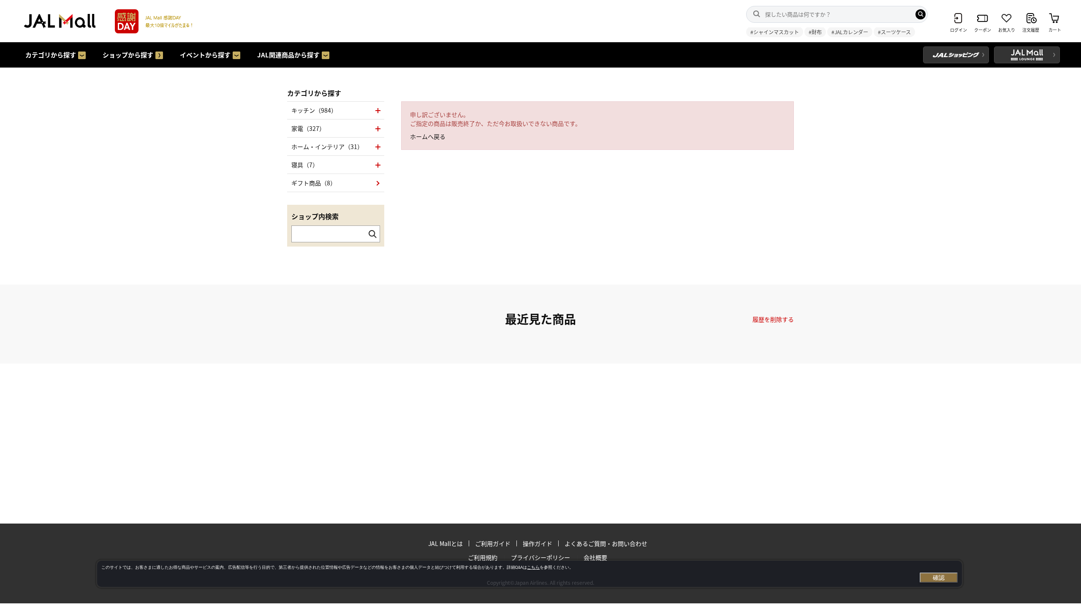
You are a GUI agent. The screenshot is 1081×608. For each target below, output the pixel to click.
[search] (920, 14)
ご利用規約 (482, 557)
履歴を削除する (773, 319)
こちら (533, 567)
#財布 (815, 31)
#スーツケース (894, 31)
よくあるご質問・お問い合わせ (606, 543)
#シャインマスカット (774, 31)
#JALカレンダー (849, 31)
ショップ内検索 (315, 216)
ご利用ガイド (493, 543)
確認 (939, 577)
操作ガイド (537, 543)
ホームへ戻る (427, 136)
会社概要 (595, 557)
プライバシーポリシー (540, 557)
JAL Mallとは (445, 543)
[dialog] (529, 574)
